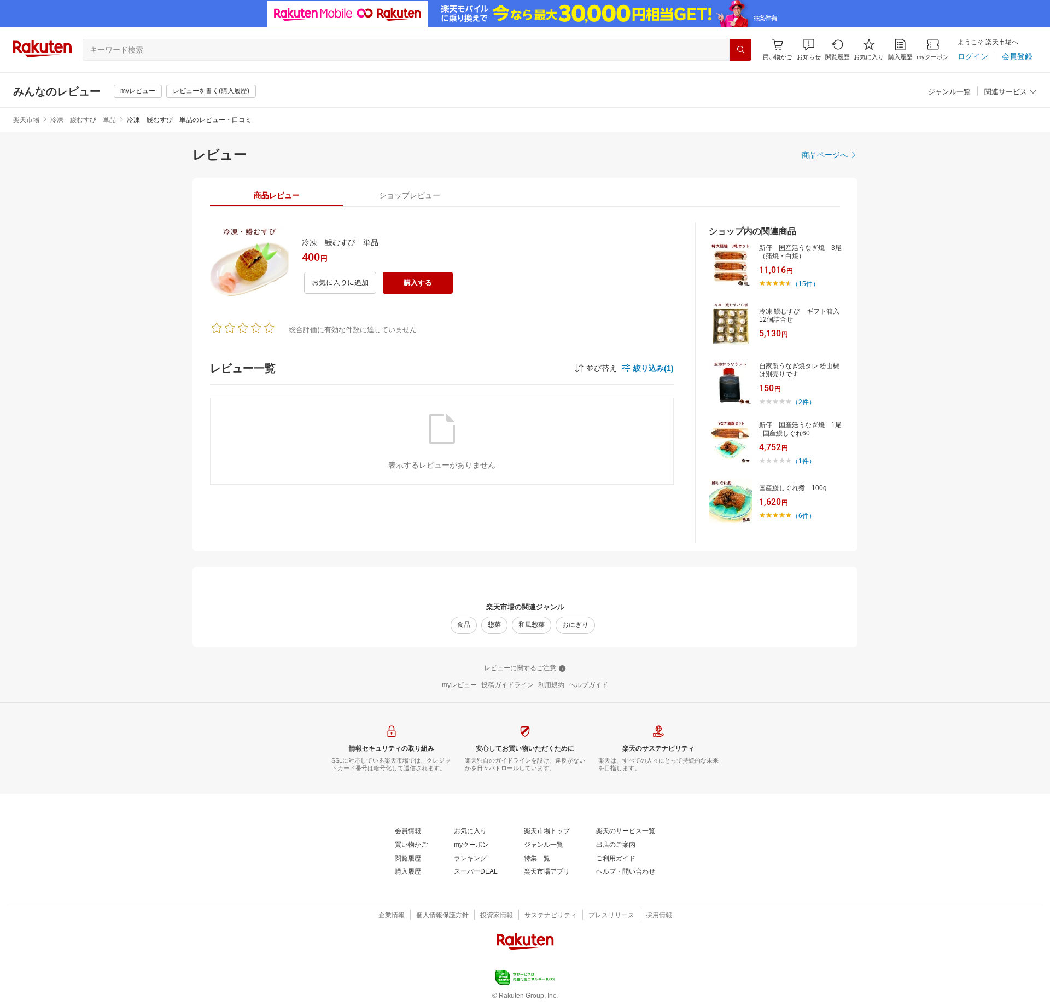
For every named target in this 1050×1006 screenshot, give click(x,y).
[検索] (740, 50)
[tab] (276, 195)
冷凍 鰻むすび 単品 (83, 120)
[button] (809, 49)
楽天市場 (26, 120)
